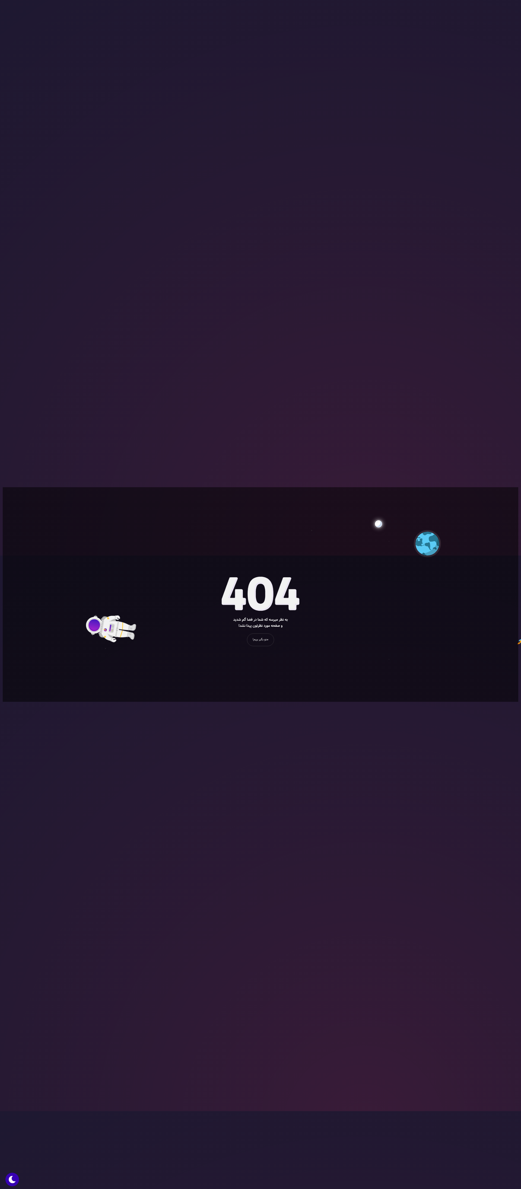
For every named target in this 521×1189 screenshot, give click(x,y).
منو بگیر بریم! (260, 639)
